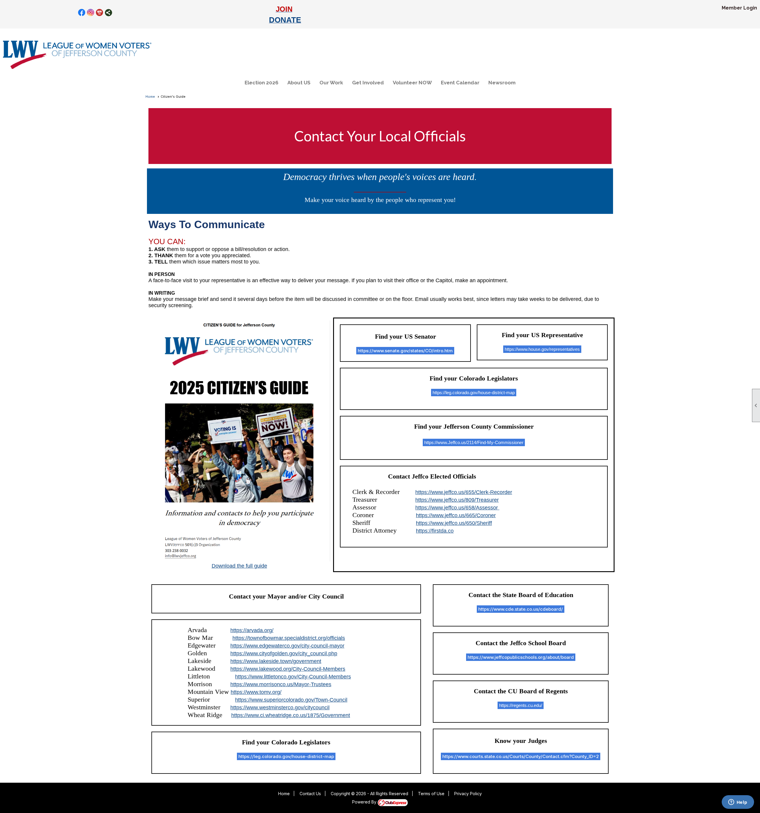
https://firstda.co (435, 531)
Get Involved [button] (368, 83)
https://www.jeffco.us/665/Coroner (456, 515)
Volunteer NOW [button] (412, 83)
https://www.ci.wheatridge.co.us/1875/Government (290, 715)
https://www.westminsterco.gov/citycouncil (280, 708)
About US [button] (299, 83)
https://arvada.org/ (251, 630)
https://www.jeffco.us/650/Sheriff (454, 523)
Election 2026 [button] (261, 83)
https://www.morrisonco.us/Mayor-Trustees (280, 684)
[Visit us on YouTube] (99, 12)
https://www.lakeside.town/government (275, 661)
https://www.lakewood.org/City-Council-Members (287, 669)
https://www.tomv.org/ (256, 692)
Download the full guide (239, 566)
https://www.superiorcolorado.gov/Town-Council (291, 700)
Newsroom (502, 83)
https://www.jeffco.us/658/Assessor (457, 508)
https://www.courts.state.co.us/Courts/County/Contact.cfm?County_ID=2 (520, 756)
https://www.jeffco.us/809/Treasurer (457, 500)
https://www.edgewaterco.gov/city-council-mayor (287, 646)
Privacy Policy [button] (468, 793)
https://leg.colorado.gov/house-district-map (286, 756)
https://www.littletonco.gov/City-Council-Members (293, 677)
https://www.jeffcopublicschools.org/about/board (521, 657)
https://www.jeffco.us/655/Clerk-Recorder (463, 492)
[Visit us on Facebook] (82, 12)
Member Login (739, 8)
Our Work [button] (331, 83)
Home (150, 96)
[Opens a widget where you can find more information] (737, 802)
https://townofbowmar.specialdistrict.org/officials (288, 638)
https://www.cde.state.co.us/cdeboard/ (520, 609)
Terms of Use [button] (431, 793)
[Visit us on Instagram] (90, 12)
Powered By (365, 801)
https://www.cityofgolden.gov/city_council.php (283, 653)
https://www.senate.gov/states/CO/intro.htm (405, 350)
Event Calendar (460, 83)
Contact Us (310, 793)
